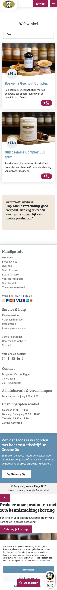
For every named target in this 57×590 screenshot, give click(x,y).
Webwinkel (8, 257)
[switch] (50, 585)
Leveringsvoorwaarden (14, 328)
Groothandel (9, 283)
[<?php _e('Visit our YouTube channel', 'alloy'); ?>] (13, 359)
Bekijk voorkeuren (28, 578)
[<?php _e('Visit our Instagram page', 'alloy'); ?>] (3, 359)
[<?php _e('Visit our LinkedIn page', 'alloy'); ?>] (18, 359)
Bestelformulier (10, 274)
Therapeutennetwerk (14, 287)
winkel (41, 3)
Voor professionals (12, 278)
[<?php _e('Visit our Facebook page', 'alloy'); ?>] (8, 359)
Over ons (7, 265)
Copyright (31, 490)
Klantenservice (10, 315)
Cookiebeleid (42, 490)
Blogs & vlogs (9, 261)
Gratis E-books (10, 270)
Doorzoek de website (14, 341)
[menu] (53, 3)
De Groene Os (16, 474)
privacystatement (42, 561)
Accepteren (28, 569)
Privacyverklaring (16, 490)
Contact (6, 345)
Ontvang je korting (15, 529)
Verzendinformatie (12, 319)
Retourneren (9, 323)
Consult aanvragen (12, 336)
